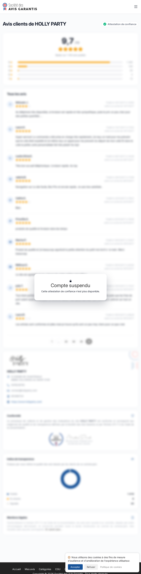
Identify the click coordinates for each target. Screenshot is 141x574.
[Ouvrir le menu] (136, 7)
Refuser (91, 567)
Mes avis (30, 569)
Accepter (75, 567)
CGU (57, 569)
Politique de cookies (111, 567)
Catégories (45, 569)
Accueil (16, 569)
